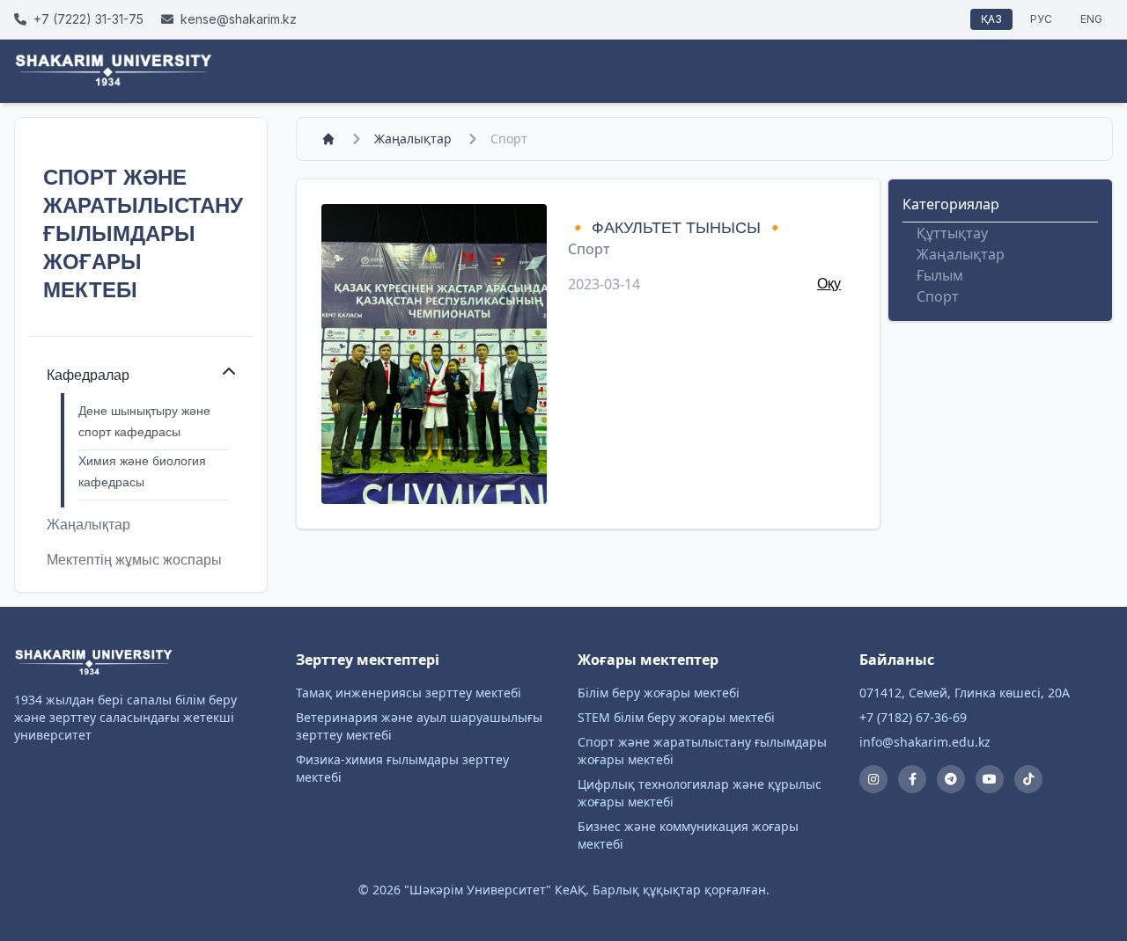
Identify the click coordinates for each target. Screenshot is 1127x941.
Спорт (589, 249)
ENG (1091, 19)
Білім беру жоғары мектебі (659, 692)
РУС (1041, 19)
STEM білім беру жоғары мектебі (676, 717)
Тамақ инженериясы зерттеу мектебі (408, 692)
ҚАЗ (991, 19)
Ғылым (940, 275)
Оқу (829, 283)
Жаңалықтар (413, 138)
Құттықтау (952, 233)
